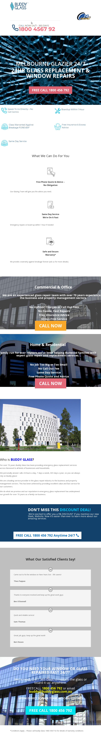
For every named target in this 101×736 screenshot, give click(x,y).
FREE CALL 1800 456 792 (50, 90)
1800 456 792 (52, 688)
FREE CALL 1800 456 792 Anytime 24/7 (45, 535)
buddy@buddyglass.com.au (50, 691)
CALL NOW (50, 326)
